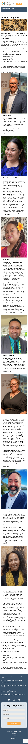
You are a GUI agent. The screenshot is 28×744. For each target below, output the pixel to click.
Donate (19, 3)
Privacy (14, 733)
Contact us (14, 738)
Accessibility (14, 736)
